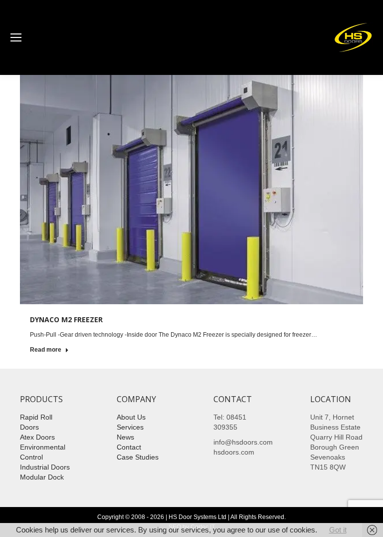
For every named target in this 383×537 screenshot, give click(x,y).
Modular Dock (42, 477)
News (125, 437)
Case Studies (138, 457)
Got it (338, 530)
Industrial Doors (45, 467)
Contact (129, 447)
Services (130, 427)
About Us (131, 417)
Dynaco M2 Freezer (66, 319)
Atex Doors (37, 437)
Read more (45, 349)
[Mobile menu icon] (16, 37)
